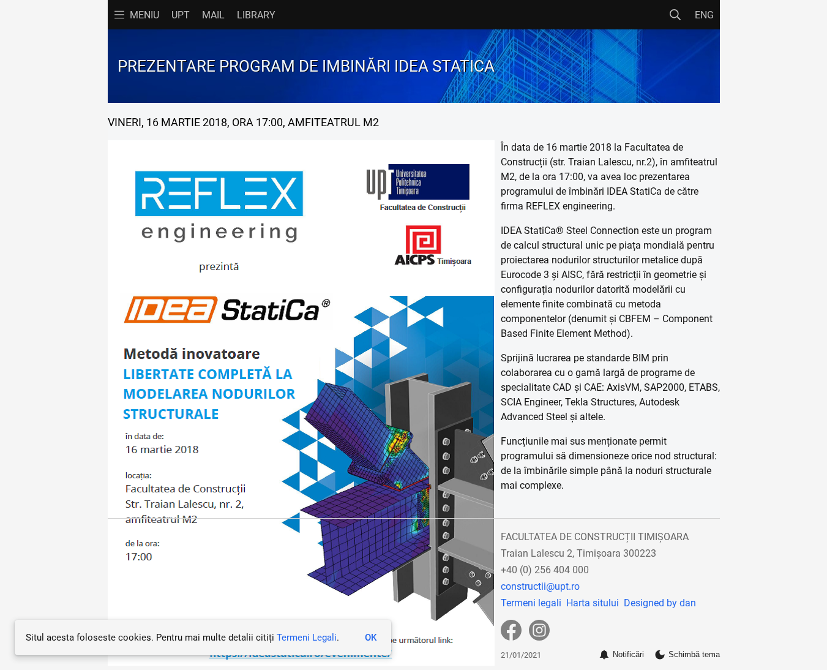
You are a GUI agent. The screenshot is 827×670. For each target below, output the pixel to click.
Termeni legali (531, 603)
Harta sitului (592, 603)
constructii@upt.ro (540, 586)
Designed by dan (660, 603)
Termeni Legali (307, 637)
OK (370, 637)
